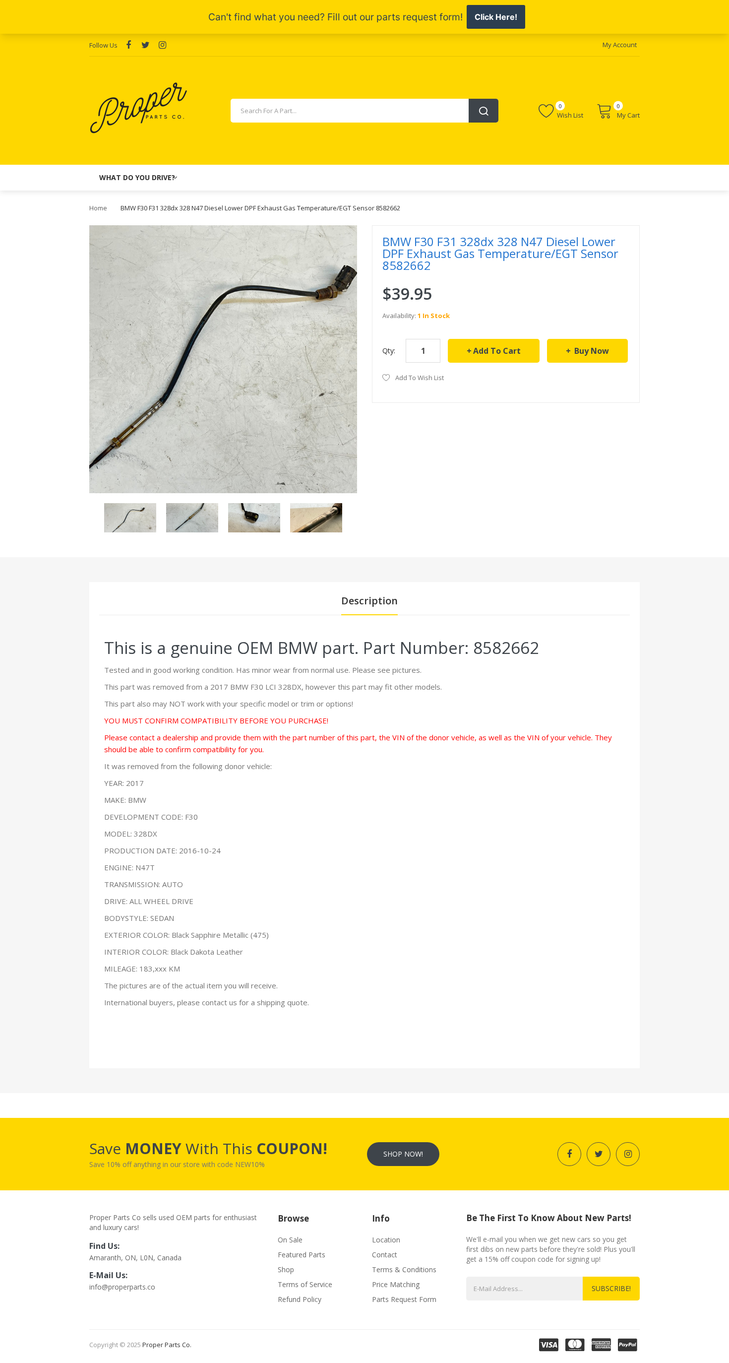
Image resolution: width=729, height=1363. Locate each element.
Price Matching (396, 1284)
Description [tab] (369, 600)
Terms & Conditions (404, 1269)
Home (98, 207)
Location (386, 1239)
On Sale (290, 1239)
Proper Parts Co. (166, 1344)
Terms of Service (305, 1284)
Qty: (388, 350)
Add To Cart (497, 350)
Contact (384, 1254)
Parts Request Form (404, 1299)
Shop (286, 1269)
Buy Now (590, 350)
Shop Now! (403, 1154)
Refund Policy (299, 1299)
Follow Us (103, 45)
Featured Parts (301, 1254)
